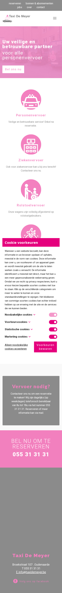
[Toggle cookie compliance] (53, 322)
